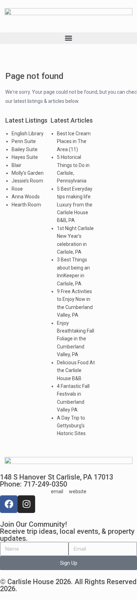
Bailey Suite (25, 149)
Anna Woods (26, 196)
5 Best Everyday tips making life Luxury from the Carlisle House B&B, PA (74, 204)
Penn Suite (24, 141)
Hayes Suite (25, 157)
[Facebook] (9, 504)
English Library (28, 133)
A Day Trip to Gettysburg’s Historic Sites (71, 426)
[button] (68, 38)
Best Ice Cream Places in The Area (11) (74, 141)
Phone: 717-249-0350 (33, 484)
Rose (17, 189)
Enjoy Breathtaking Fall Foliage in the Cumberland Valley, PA (75, 339)
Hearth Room (26, 205)
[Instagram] (26, 504)
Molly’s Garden (28, 173)
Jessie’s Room (27, 181)
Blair (16, 165)
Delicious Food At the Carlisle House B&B (76, 370)
